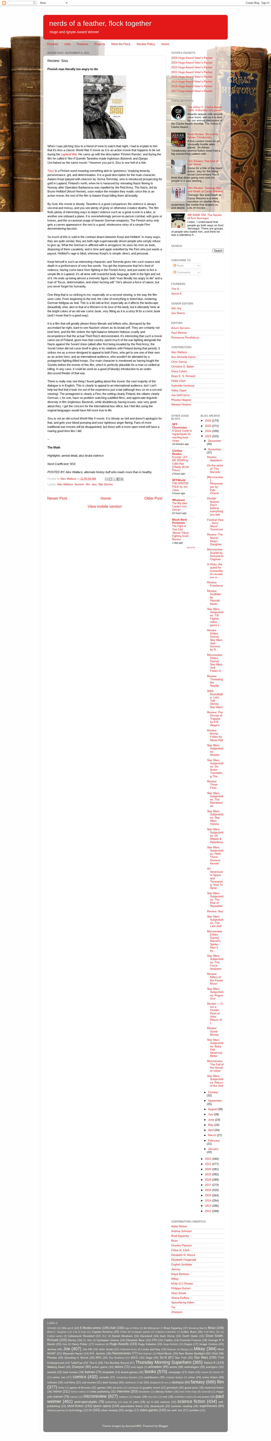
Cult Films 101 (212, 1332)
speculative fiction (131, 1406)
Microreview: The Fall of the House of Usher (215, 1066)
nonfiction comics (183, 1397)
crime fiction (209, 1377)
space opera (102, 1406)
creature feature (174, 1377)
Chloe (123, 1332)
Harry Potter (79, 1344)
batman (90, 1372)
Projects (99, 44)
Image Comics (208, 1344)
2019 (208, 1174)
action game (100, 1367)
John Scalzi (106, 1349)
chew (191, 1372)
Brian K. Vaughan (57, 1332)
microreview (95, 1396)
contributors (151, 1377)
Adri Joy (176, 308)
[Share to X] (114, 479)
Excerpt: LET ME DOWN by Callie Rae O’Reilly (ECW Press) (180, 464)
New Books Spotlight (192, 1353)
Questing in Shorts (76, 1357)
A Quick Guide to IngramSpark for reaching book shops (182, 435)
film (88, 484)
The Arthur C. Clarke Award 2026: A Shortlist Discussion (204, 109)
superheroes (208, 1406)
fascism (79, 484)
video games (149, 1410)
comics (79, 1376)
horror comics (78, 1391)
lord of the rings (188, 1391)
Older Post (153, 498)
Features (82, 44)
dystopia (178, 1382)
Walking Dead (56, 1367)
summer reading (181, 1406)
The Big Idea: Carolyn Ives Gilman (180, 506)
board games (129, 1372)
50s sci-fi (67, 1328)
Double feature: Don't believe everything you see (215, 506)
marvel (58, 1396)
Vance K (176, 293)
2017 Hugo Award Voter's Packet (191, 91)
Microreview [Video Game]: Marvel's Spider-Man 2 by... (214, 941)
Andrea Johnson (181, 1231)
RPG (99, 1357)
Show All (191, 547)
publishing (111, 1402)
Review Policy (146, 44)
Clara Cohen (179, 371)
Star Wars (201, 1357)
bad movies (70, 1372)
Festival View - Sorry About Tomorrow (215, 524)
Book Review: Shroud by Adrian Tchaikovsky (202, 136)
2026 (208, 420)
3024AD (51, 1328)
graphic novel (151, 1387)
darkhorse (130, 1382)
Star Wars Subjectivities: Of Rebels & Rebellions (215, 836)
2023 (208, 436)
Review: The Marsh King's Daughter (215, 539)
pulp (125, 1402)
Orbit (215, 1353)
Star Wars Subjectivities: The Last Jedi (215, 921)
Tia (173, 1307)
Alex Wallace (65, 484)
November (214, 449)
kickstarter (144, 1391)
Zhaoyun (176, 1312)
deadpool (155, 1382)
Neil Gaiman (145, 1353)
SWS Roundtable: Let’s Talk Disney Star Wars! (215, 699)
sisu (94, 484)
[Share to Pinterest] (122, 479)
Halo (64, 1344)
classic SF (218, 1372)
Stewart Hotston (181, 404)
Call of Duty (79, 1332)
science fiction (191, 1401)
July (211, 1114)
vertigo (129, 1410)
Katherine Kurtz (128, 1349)
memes (74, 1397)
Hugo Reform (170, 1344)
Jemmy (175, 1269)
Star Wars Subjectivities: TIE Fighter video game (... (215, 617)
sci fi (150, 1401)
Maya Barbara (180, 1274)
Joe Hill (87, 1349)
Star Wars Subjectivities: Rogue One (215, 993)
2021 (208, 1164)
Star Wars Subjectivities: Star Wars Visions (215, 818)
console (104, 1377)
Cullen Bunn (188, 1331)
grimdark (172, 1387)
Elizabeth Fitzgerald (183, 1259)
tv (90, 1410)
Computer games (140, 1332)
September (215, 1100)
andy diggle (137, 1367)
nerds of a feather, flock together (100, 23)
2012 (208, 1211)
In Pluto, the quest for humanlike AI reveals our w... (215, 571)
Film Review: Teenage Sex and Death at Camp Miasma (205, 190)
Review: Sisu (215, 911)
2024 (208, 431)
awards (51, 1372)
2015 (208, 1195)
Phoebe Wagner (181, 399)
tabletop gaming (56, 1410)
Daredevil (146, 1336)
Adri (113, 1328)
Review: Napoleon (214, 459)
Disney (72, 1340)
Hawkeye (100, 1344)
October (213, 1092)
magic (220, 1391)
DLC (104, 1336)
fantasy (198, 1381)
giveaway (133, 1387)
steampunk (157, 1406)
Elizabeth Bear (135, 1340)
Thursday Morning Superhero (163, 1362)
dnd (166, 1382)
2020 (208, 1169)
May (211, 1124)
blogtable (108, 1372)
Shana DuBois (180, 1297)
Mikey (175, 1278)
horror (57, 1391)
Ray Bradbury (116, 1357)
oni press (203, 1396)
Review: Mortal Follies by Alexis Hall (215, 735)
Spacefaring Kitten (182, 1302)
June (211, 1119)
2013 (208, 1205)
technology (76, 1410)
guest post (191, 1387)
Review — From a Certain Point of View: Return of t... (215, 1013)
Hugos (188, 1344)
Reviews (52, 44)
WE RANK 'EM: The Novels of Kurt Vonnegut (204, 217)
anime (173, 1367)
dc (141, 1382)
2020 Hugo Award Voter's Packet (191, 76)
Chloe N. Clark (180, 1250)
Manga (184, 1349)
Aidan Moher (179, 1226)
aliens (119, 1367)
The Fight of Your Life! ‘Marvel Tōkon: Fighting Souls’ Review (180, 533)
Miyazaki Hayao (73, 1353)
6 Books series (90, 1328)
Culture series (55, 1336)
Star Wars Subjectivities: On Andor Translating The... (215, 768)
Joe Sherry (178, 313)
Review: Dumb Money (213, 1031)
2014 (208, 1200)
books (150, 1371)
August (213, 1109)
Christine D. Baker (182, 366)
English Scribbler (181, 1264)
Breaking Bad (196, 1328)
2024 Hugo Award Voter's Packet (191, 62)
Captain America (102, 1331)
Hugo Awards (119, 1344)
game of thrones (80, 1387)
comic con (58, 1377)
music (137, 1396)
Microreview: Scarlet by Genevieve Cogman (215, 554)
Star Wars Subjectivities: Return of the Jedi (215, 1081)
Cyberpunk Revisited (81, 1336)
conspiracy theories (126, 1377)
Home (165, 44)
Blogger (163, 1426)
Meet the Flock (121, 44)
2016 (208, 1190)
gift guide (118, 1387)
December (214, 440)
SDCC (134, 1357)
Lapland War (68, 154)
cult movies (89, 1382)
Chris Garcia (179, 361)
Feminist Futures (190, 1340)
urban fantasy (109, 1410)
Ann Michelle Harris (183, 357)
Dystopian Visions (108, 1340)
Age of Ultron (132, 1328)
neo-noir (152, 1397)
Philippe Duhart (180, 1288)
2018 (208, 1179)
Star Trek (181, 1357)
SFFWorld (178, 480)
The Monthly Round (116, 1362)
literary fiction (164, 1391)
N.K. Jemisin (97, 1353)
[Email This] (107, 479)
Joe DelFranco (180, 395)
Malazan (171, 1349)
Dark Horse (167, 1336)
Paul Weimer (179, 332)
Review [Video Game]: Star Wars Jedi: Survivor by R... (214, 640)
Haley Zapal (178, 390)
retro (136, 1401)
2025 (208, 425)
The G (175, 288)
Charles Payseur (181, 1245)
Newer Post (57, 498)
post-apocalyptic (85, 1401)
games (101, 1387)
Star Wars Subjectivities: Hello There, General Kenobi (215, 855)
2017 (208, 1184)
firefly (61, 1387)
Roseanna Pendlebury (185, 337)
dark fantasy (110, 1382)
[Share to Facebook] (118, 479)
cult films (69, 1382)
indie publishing (100, 1391)
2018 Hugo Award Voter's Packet (191, 86)
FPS (154, 1340)
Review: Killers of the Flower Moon (215, 978)
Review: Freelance (215, 584)
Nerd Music (165, 1353)
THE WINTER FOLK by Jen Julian (180, 486)
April (211, 1130)
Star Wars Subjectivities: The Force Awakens (215, 962)
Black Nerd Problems (179, 521)
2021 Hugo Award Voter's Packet (191, 72)
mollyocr (123, 1397)
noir (165, 1396)
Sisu (51, 170)
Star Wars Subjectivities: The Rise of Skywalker (215, 900)
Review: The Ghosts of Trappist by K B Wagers (215, 719)
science (165, 1401)
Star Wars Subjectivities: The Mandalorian (215, 800)
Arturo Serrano (180, 328)
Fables (168, 1340)
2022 (208, 1158)
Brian (174, 1240)
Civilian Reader (177, 452)
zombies (194, 1410)
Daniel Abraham (122, 1336)
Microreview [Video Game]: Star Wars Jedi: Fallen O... (215, 663)
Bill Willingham (152, 1328)
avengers (212, 1367)
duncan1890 (133, 1426)
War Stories (105, 484)
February (214, 1140)
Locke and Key (150, 1349)
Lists (67, 44)
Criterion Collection (165, 1332)
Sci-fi (163, 1357)
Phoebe (52, 1357)
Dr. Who (87, 1340)
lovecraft (205, 1391)
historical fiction (214, 1387)
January (213, 1148)
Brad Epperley (180, 1235)
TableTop (76, 1362)
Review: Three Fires (212, 784)
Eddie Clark (178, 380)
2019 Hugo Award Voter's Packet (191, 81)
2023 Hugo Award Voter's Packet (191, 67)
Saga (149, 1357)
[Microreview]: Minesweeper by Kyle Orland (215, 485)
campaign (174, 1372)
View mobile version (105, 506)
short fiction (75, 1406)
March (212, 1135)
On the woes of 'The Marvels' (215, 468)
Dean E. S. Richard (183, 376)
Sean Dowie (178, 1293)
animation (155, 1367)
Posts (180, 265)
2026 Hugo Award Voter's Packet (191, 57)
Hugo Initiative (147, 1344)
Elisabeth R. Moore (183, 1255)
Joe (66, 1348)
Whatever (178, 500)
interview (123, 1391)
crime (191, 1377)
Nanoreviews (121, 1353)
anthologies (191, 1367)
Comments (183, 272)
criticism (52, 1382)
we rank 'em (174, 1410)
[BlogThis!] (110, 479)
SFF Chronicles (179, 426)
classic (205, 1372)
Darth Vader (190, 1336)
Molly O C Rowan (182, 1283)
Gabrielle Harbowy (182, 385)
